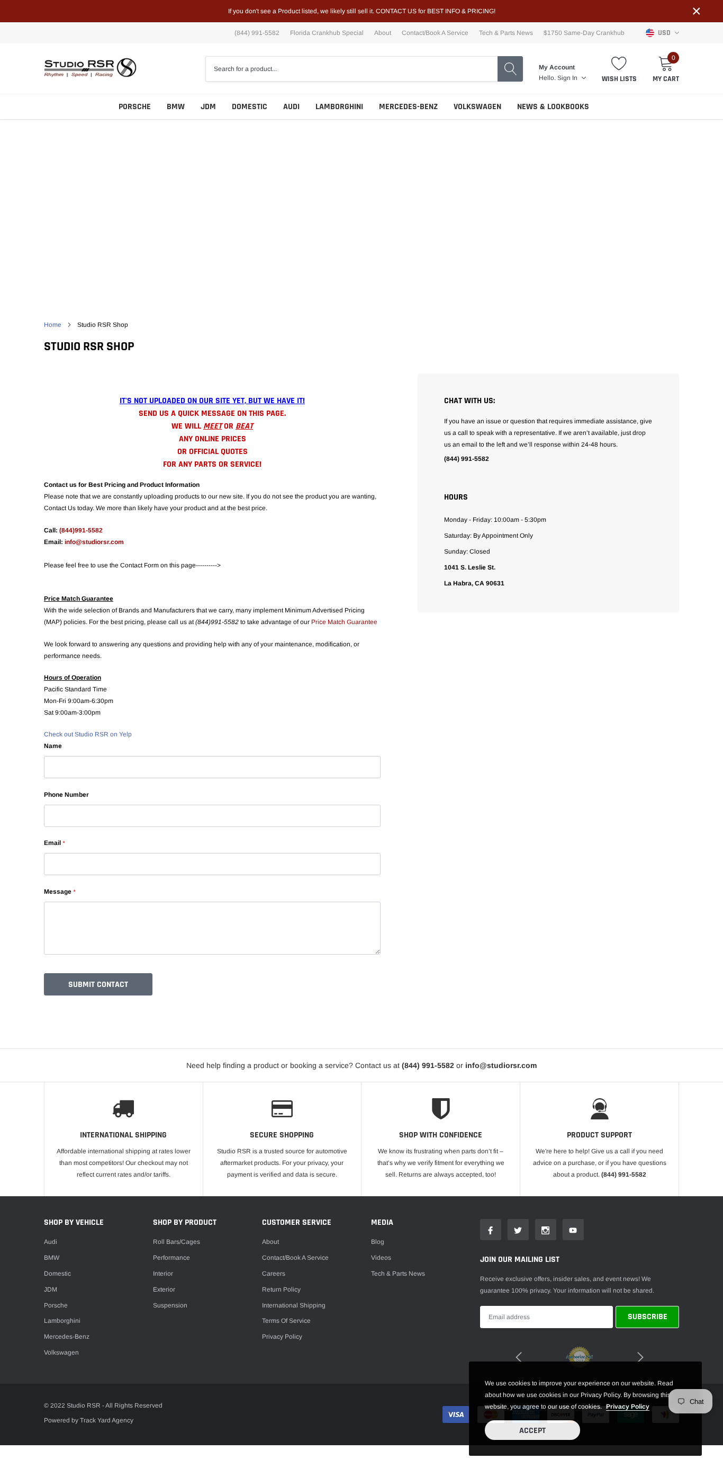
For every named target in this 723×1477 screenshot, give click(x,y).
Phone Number (66, 794)
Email (54, 843)
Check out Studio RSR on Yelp (88, 734)
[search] (510, 69)
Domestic (249, 106)
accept (532, 1430)
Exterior (164, 1289)
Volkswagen (477, 106)
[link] (490, 1229)
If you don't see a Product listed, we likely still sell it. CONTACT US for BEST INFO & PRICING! (361, 11)
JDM (208, 106)
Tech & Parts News (506, 33)
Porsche (135, 106)
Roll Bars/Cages (176, 1241)
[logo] (90, 69)
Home (52, 324)
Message (59, 891)
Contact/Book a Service (435, 33)
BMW (176, 106)
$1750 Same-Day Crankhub (584, 33)
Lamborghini (339, 106)
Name (53, 746)
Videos (381, 1257)
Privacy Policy (282, 1336)
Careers (273, 1273)
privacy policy (627, 1406)
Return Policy (281, 1289)
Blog (377, 1241)
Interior (163, 1273)
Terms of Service (286, 1320)
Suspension (170, 1305)
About (382, 33)
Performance (171, 1257)
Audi (291, 106)
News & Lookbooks (553, 106)
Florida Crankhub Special (327, 33)
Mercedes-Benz (408, 106)
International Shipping (294, 1305)
